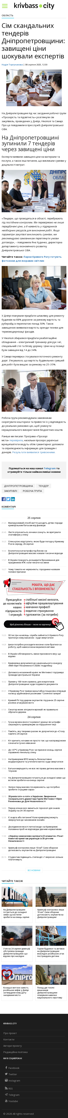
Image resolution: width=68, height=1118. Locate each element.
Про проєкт (10, 1033)
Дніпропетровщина (18, 485)
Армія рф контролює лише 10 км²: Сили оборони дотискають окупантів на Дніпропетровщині (33, 849)
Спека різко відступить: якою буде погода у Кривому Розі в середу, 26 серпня (36, 542)
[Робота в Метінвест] (34, 604)
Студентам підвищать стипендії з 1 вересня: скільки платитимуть (35, 858)
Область (7, 15)
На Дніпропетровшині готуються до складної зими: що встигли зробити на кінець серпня (37, 779)
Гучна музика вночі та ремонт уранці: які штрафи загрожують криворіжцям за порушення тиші (34, 723)
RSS (10, 1088)
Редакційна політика (15, 1052)
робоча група (32, 490)
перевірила (16, 440)
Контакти (8, 1039)
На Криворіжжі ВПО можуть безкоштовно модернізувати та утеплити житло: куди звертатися (35, 760)
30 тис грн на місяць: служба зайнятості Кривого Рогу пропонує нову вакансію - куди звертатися (36, 636)
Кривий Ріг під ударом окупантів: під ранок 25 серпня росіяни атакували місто (36, 701)
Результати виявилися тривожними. (33, 452)
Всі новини (34, 870)
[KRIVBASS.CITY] (34, 6)
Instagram (14, 1080)
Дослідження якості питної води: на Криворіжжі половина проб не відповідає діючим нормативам (34, 827)
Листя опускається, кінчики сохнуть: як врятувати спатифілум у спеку (34, 533)
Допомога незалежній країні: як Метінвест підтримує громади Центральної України (36, 673)
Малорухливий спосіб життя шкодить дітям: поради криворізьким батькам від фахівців (35, 524)
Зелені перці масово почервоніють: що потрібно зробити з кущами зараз (34, 788)
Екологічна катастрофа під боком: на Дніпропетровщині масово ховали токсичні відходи (35, 552)
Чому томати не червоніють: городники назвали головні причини (34, 570)
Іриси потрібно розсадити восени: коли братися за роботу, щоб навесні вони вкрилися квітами (35, 645)
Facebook (13, 1068)
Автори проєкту (12, 1045)
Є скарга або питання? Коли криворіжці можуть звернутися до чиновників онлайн (33, 818)
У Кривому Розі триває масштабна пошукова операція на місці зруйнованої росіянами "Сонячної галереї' (37, 692)
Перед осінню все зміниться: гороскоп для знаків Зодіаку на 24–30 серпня (34, 809)
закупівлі (10, 490)
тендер (43, 485)
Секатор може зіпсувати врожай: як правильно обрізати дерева (33, 710)
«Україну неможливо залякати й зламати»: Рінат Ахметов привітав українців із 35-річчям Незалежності (35, 838)
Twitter (12, 1074)
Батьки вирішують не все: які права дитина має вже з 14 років (36, 769)
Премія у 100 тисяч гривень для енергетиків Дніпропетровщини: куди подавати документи (33, 682)
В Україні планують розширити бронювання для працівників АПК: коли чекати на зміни (33, 561)
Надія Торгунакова (12, 64)
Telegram (50, 468)
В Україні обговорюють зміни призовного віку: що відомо (34, 655)
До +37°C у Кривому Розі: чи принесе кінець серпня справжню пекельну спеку (35, 751)
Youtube (13, 1101)
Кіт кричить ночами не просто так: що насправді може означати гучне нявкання (37, 741)
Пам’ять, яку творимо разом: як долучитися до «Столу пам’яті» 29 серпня (36, 732)
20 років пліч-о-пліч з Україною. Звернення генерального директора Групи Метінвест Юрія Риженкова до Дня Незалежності (35, 799)
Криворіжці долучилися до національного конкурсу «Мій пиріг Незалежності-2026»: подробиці (35, 664)
